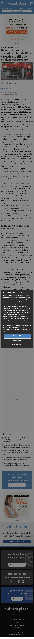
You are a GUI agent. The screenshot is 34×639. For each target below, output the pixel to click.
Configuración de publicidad (23, 325)
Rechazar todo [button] (18, 340)
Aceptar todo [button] (17, 335)
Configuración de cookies (17, 329)
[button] (17, 344)
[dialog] (17, 319)
